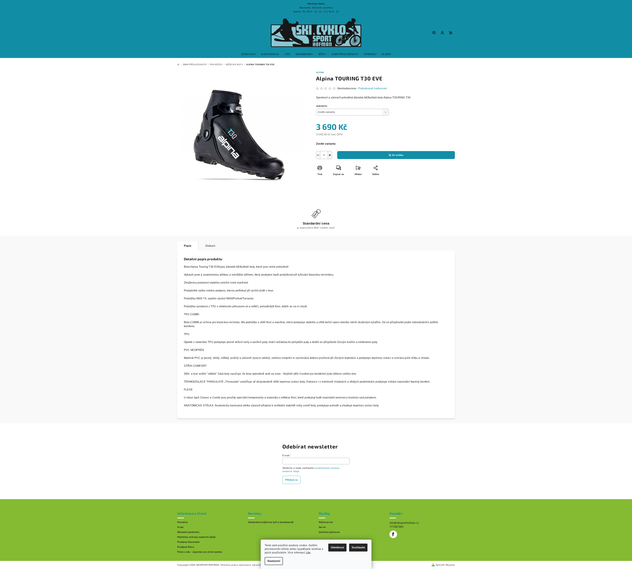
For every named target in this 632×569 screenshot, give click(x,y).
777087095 (396, 526)
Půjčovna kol (326, 522)
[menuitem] (248, 54)
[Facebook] (393, 534)
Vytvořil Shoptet (445, 565)
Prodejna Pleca (185, 547)
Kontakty (182, 522)
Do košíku (397, 155)
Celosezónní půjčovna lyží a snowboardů (271, 522)
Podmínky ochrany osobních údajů (196, 537)
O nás (180, 527)
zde (308, 552)
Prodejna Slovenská (188, 542)
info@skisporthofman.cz (404, 522)
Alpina (320, 72)
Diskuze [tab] (210, 245)
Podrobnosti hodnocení (372, 88)
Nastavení (274, 561)
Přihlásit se (291, 480)
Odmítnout (337, 547)
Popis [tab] (188, 245)
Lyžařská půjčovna (329, 532)
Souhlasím (358, 547)
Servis (322, 527)
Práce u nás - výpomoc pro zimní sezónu (199, 552)
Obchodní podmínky (188, 532)
